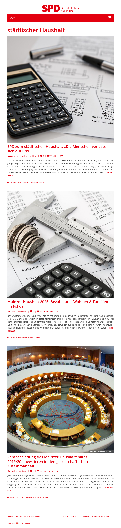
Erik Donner (25, 523)
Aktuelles (14, 156)
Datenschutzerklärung (34, 516)
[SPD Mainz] (51, 8)
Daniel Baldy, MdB (102, 516)
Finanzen (28, 497)
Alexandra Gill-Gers (17, 497)
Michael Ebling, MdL (70, 516)
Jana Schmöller (23, 182)
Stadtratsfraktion (28, 156)
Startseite (10, 516)
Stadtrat (37, 338)
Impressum (20, 516)
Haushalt (13, 182)
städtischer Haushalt (37, 182)
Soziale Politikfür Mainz (70, 9)
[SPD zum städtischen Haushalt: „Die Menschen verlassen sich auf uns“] (60, 89)
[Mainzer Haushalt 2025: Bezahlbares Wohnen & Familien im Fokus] (60, 244)
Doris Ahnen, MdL (87, 516)
